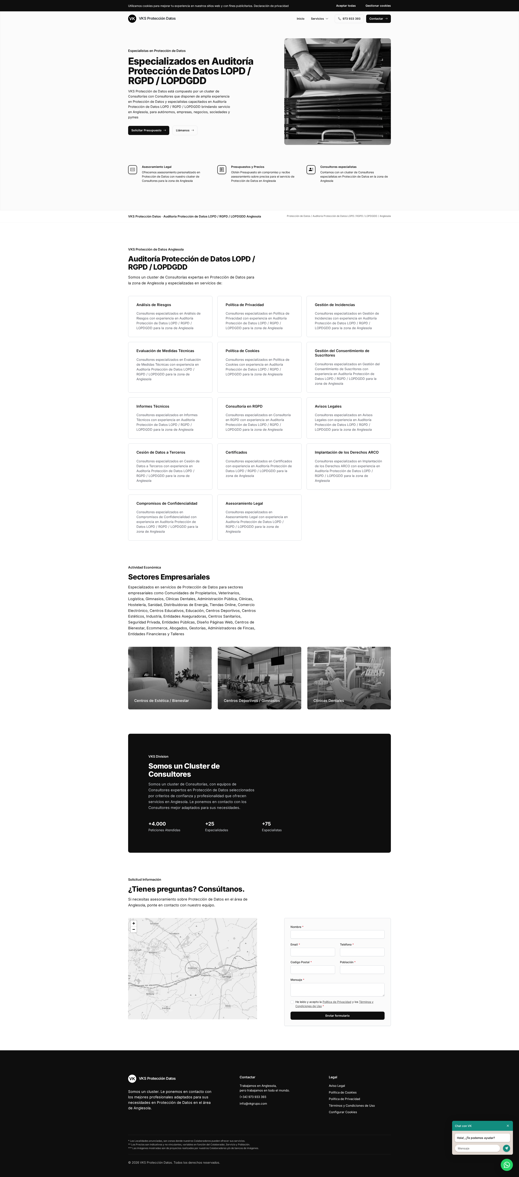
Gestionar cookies (378, 5)
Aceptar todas (346, 5)
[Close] (508, 1126)
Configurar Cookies (343, 1112)
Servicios (317, 18)
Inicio (301, 18)
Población (348, 962)
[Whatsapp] (507, 1165)
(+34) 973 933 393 (253, 1097)
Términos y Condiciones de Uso (352, 1105)
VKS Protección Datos (157, 18)
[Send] (506, 1148)
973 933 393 (351, 18)
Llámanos (183, 130)
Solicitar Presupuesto (146, 130)
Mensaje (297, 979)
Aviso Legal (337, 1086)
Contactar (376, 18)
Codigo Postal (301, 962)
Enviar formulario (337, 1015)
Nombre (297, 927)
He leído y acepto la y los (334, 1004)
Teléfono (347, 944)
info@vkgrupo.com (253, 1103)
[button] (192, 969)
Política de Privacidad (337, 1002)
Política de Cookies (343, 1092)
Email (295, 944)
